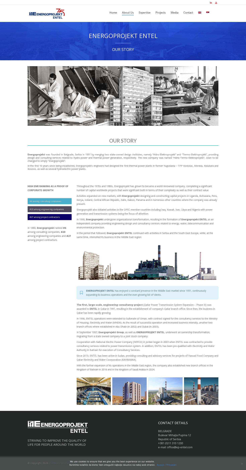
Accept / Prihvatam (167, 464)
